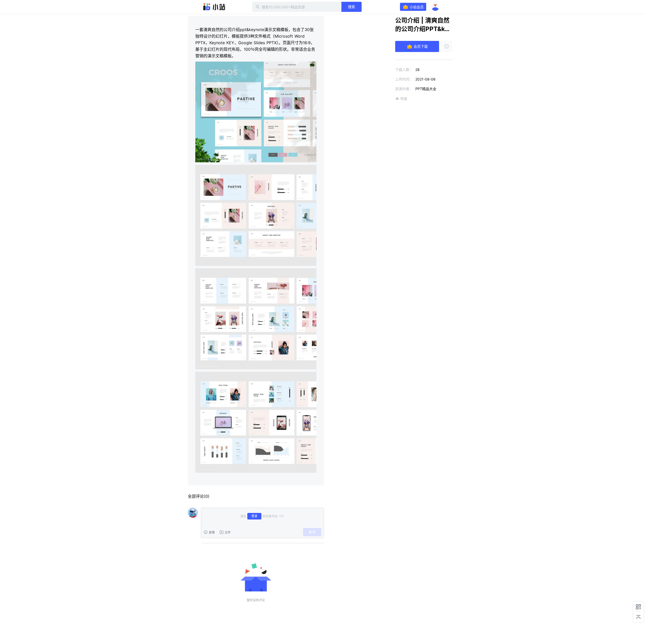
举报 (403, 98)
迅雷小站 (214, 7)
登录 (254, 516)
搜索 (351, 7)
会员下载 (421, 46)
